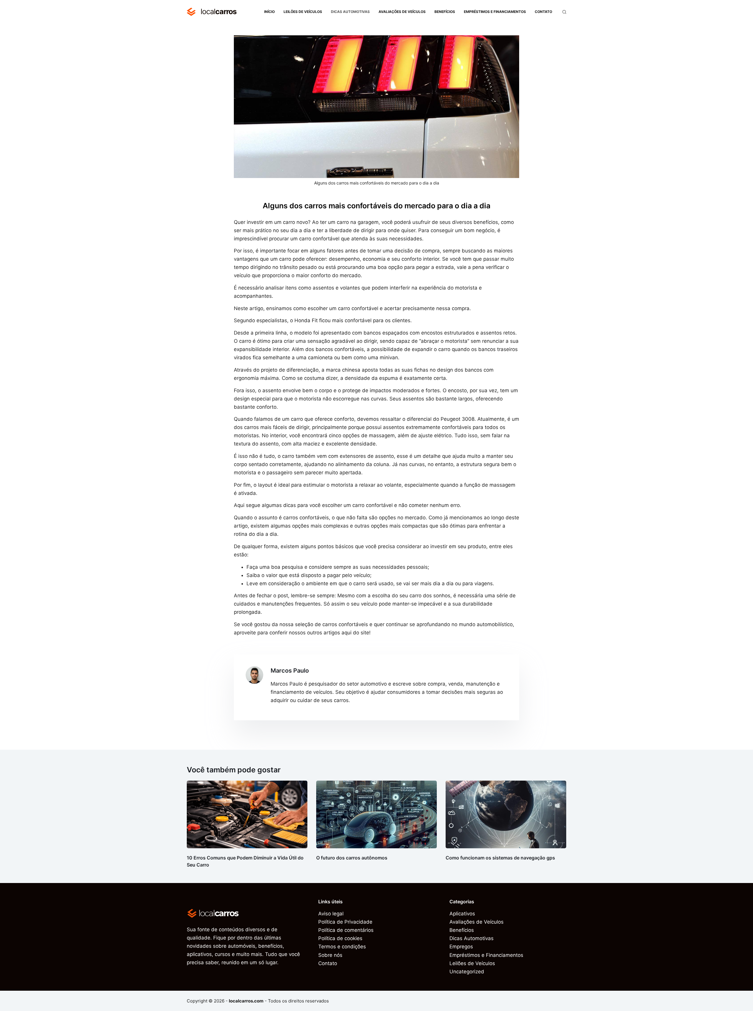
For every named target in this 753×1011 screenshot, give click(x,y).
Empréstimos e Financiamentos (495, 11)
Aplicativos (462, 914)
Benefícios (444, 11)
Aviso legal (331, 914)
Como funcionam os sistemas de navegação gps (500, 858)
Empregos (461, 947)
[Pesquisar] (564, 12)
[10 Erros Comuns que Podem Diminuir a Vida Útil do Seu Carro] (247, 815)
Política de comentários (346, 930)
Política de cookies (340, 938)
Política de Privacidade (345, 922)
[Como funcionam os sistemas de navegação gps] (506, 815)
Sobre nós (330, 955)
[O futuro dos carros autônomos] (376, 815)
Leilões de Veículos (303, 11)
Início (269, 11)
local (218, 11)
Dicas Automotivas (350, 11)
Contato (543, 11)
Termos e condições (342, 947)
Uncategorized (466, 972)
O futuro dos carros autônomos (351, 858)
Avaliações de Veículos (402, 11)
